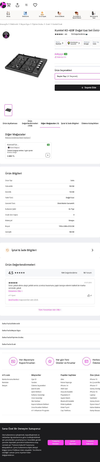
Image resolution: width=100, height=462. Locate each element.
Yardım (34, 382)
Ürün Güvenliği (36, 398)
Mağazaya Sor (61, 57)
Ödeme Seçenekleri (38, 386)
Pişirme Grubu (37, 24)
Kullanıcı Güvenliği (38, 395)
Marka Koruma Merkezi (10, 379)
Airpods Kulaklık (67, 392)
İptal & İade (35, 389)
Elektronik (14, 24)
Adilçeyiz (59, 54)
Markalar (5, 382)
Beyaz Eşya (25, 24)
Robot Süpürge (66, 382)
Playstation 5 (65, 395)
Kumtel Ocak (57, 24)
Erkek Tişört (65, 407)
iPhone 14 (64, 386)
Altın (62, 379)
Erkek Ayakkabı (66, 404)
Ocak (48, 24)
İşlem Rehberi (36, 392)
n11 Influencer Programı (40, 411)
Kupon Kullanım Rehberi (40, 404)
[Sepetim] (8, 5)
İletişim (4, 386)
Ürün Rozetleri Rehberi (39, 407)
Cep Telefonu (66, 411)
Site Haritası (35, 401)
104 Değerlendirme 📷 (79, 34)
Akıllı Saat (64, 389)
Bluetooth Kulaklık (67, 401)
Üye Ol (33, 379)
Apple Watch (65, 398)
